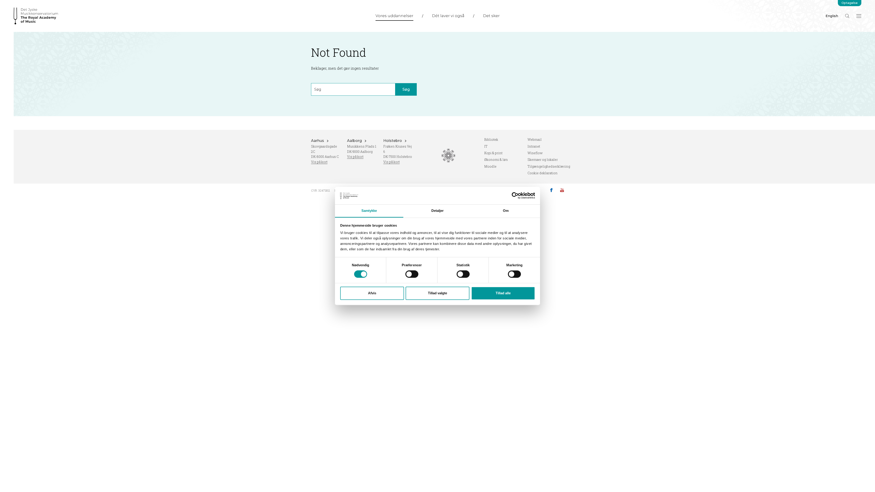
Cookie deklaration (543, 173)
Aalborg (355, 140)
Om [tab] (506, 211)
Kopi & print (493, 153)
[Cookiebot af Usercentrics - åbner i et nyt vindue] (515, 195)
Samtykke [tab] (369, 211)
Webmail (535, 139)
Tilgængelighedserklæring (549, 166)
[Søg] (847, 16)
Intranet (534, 146)
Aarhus (318, 140)
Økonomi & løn (496, 159)
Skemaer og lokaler (543, 159)
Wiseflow (535, 153)
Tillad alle (503, 293)
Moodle (490, 166)
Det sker (491, 15)
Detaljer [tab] (437, 211)
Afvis (372, 293)
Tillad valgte (437, 293)
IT (486, 146)
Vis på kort (319, 162)
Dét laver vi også (448, 15)
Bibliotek (491, 139)
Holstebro (393, 140)
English (832, 16)
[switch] (411, 274)
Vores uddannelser (394, 15)
